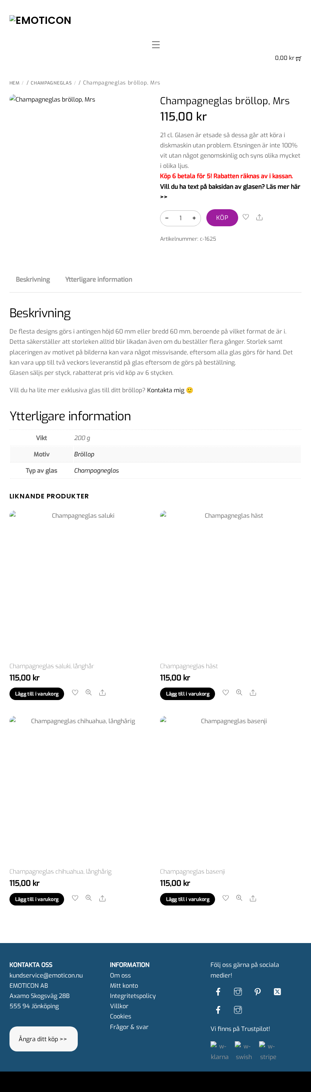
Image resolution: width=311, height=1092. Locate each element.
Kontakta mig (165, 390)
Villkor (119, 1006)
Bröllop (84, 454)
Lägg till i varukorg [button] (36, 694)
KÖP (222, 218)
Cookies (120, 1016)
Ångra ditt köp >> (43, 1039)
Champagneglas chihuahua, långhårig (60, 872)
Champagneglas (51, 83)
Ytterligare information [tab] (98, 279)
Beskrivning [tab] (33, 279)
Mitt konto (124, 986)
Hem (14, 83)
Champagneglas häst (189, 666)
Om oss (120, 975)
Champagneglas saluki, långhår (51, 666)
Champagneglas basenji (192, 872)
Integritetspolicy (133, 996)
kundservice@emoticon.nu (46, 975)
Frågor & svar (129, 1027)
